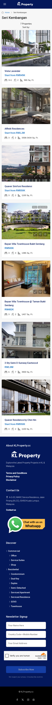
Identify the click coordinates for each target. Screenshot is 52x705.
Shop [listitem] (13, 565)
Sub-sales (42, 207)
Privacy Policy (12, 476)
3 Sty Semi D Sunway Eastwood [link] (21, 363)
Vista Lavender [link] (12, 71)
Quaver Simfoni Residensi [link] (18, 186)
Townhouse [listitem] (16, 606)
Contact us (11, 510)
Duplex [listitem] (14, 583)
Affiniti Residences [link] (14, 128)
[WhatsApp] (34, 700)
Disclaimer (11, 480)
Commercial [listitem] (14, 551)
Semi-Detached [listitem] (18, 588)
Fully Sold (42, 92)
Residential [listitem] (13, 569)
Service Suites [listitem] (18, 560)
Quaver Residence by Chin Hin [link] (20, 420)
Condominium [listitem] (18, 574)
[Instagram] (28, 700)
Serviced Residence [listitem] (20, 597)
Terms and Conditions (16, 473)
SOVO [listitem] (13, 602)
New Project (41, 34)
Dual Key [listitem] (15, 579)
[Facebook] (17, 700)
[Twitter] (23, 700)
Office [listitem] (13, 555)
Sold (35, 207)
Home (7, 13)
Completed (31, 92)
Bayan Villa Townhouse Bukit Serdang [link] (24, 244)
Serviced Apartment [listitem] (20, 592)
